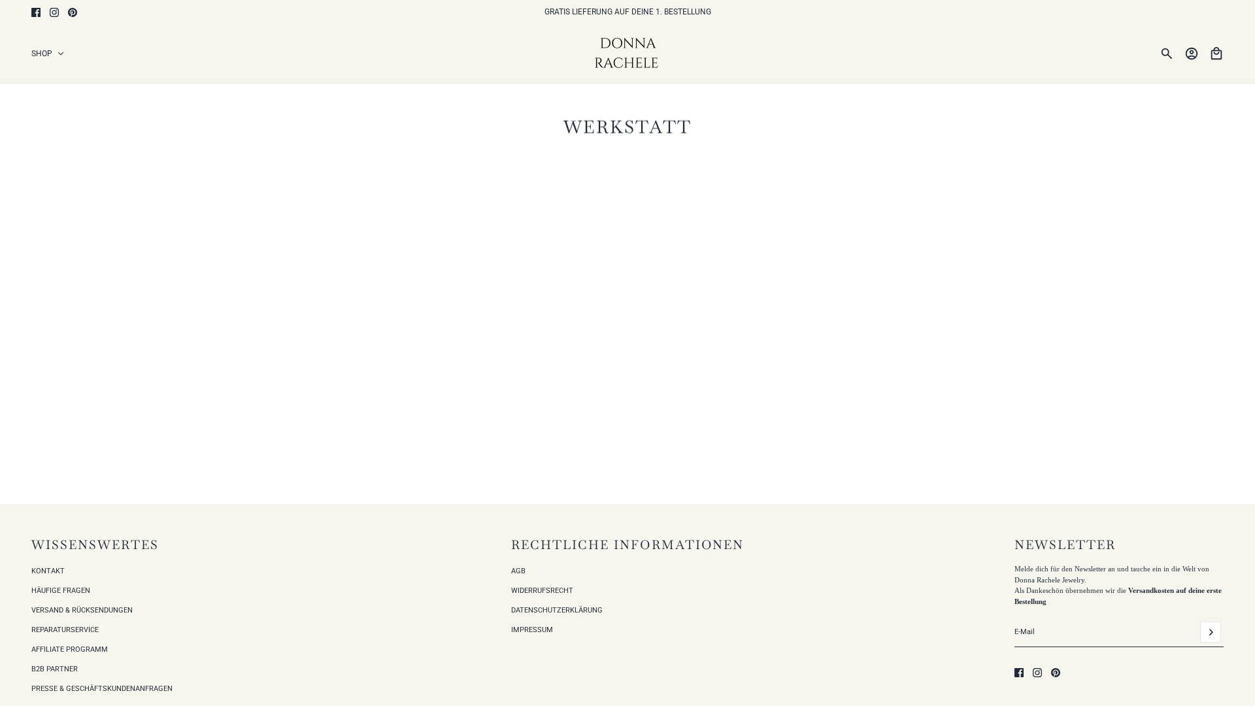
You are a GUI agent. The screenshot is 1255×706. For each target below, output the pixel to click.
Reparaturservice (65, 630)
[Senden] (1210, 632)
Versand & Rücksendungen (82, 610)
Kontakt (48, 571)
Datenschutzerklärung (557, 610)
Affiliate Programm (69, 649)
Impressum (532, 630)
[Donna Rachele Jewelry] (627, 54)
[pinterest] (72, 12)
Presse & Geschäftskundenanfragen (102, 688)
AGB (518, 571)
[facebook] (36, 12)
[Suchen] (1167, 53)
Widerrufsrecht (542, 590)
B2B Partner (54, 669)
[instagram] (54, 12)
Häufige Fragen (60, 590)
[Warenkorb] (1216, 53)
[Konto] (1191, 53)
